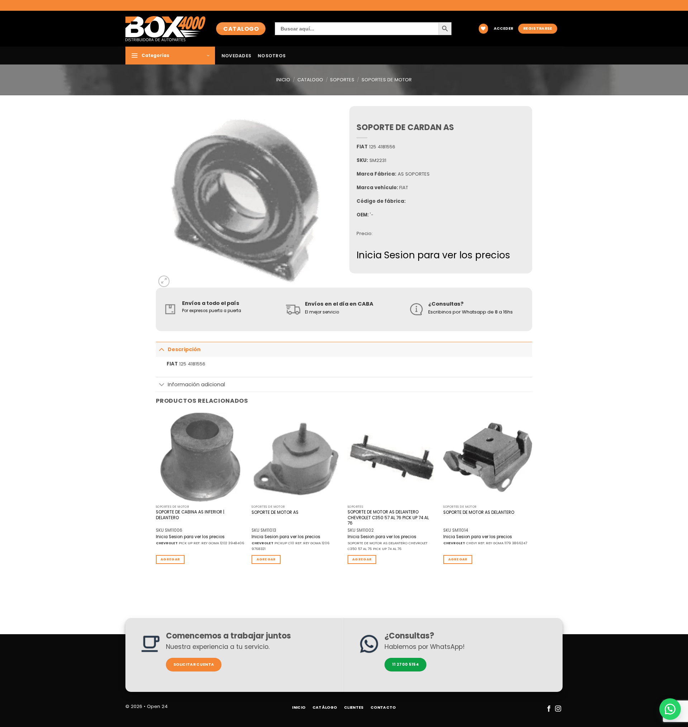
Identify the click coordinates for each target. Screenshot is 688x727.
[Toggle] (161, 349)
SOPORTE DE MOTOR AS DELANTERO (478, 512)
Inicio (283, 79)
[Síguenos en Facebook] (548, 709)
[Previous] (156, 494)
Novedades (236, 56)
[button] (503, 28)
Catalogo (310, 79)
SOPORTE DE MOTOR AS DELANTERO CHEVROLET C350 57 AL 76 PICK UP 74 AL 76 (388, 518)
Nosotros (272, 56)
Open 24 (157, 706)
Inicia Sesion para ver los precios (433, 255)
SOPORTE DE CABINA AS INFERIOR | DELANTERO (190, 515)
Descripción (184, 349)
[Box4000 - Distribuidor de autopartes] (165, 28)
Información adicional (196, 384)
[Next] (531, 494)
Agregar (170, 559)
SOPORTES (342, 79)
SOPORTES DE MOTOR (387, 79)
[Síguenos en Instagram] (558, 709)
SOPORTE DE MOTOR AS (275, 512)
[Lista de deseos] (483, 28)
